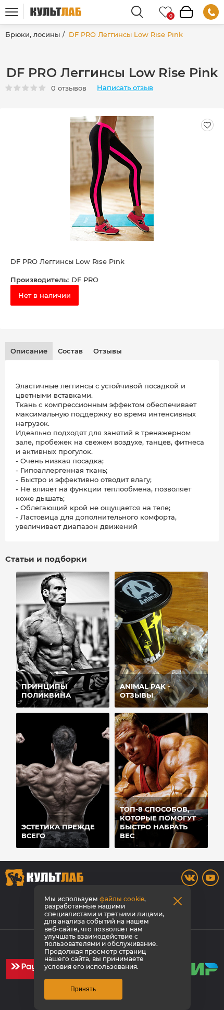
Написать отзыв (125, 88)
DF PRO (84, 279)
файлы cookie (121, 899)
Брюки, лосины (32, 34)
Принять (83, 989)
